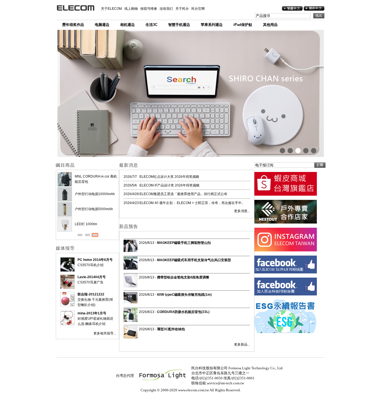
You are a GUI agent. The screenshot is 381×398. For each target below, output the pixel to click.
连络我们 (166, 9)
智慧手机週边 (179, 25)
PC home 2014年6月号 (95, 260)
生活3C (151, 25)
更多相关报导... (104, 333)
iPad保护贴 (242, 25)
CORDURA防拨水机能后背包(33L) (183, 312)
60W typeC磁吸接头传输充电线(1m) (184, 295)
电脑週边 (102, 25)
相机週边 (127, 25)
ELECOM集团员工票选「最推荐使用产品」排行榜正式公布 (183, 194)
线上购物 (131, 9)
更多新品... (242, 344)
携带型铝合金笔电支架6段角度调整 (183, 277)
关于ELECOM (111, 9)
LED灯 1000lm (86, 224)
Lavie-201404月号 (92, 277)
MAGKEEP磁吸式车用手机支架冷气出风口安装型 (194, 260)
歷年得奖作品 (73, 25)
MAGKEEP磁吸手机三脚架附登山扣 (184, 243)
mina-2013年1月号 (92, 313)
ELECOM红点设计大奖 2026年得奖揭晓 (169, 177)
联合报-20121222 (91, 294)
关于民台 (182, 9)
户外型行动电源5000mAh (94, 209)
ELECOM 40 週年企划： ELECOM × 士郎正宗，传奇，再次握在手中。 (192, 203)
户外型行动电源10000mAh (95, 194)
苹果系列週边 (212, 25)
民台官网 (198, 9)
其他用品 (270, 25)
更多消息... (242, 211)
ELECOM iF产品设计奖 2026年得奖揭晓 (169, 185)
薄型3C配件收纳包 (171, 329)
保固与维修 (148, 9)
